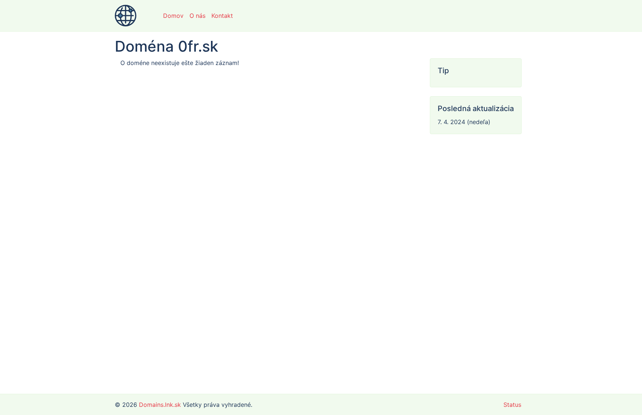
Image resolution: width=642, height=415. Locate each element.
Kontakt (222, 15)
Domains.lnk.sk (160, 404)
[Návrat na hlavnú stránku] (125, 15)
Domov (173, 15)
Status (512, 404)
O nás (197, 15)
